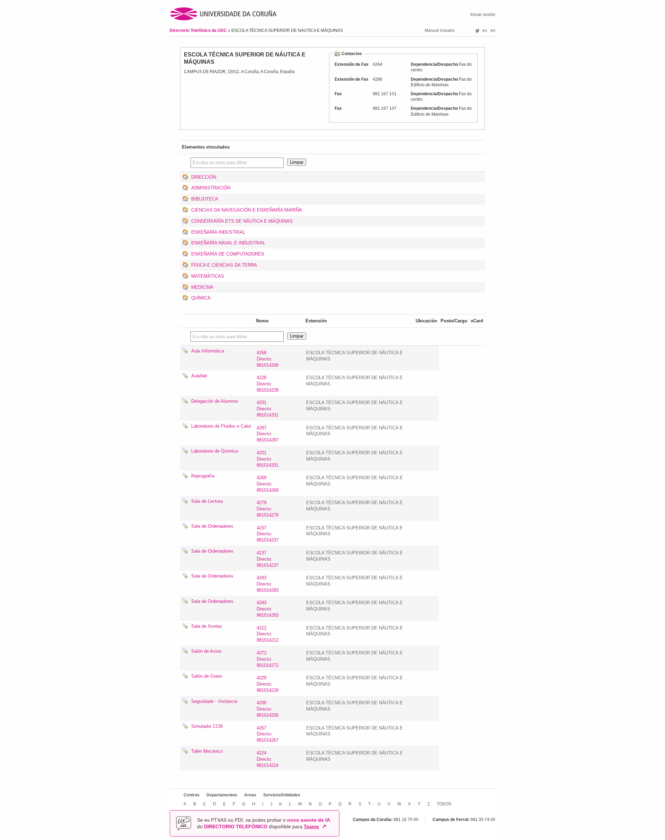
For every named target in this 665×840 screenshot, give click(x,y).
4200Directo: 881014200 (267, 709)
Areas (250, 795)
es (484, 30)
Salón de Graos (206, 676)
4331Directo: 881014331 (267, 409)
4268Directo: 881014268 (267, 359)
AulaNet (199, 375)
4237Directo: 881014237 (267, 534)
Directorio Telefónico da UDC (199, 30)
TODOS (444, 804)
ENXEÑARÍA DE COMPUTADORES (227, 254)
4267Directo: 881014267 (267, 734)
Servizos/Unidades (281, 795)
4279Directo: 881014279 (267, 509)
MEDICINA (202, 287)
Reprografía (202, 476)
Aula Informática (207, 351)
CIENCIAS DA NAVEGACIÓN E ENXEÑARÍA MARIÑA (246, 210)
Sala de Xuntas (206, 626)
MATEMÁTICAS (207, 276)
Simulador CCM (207, 726)
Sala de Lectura (207, 501)
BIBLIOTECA (204, 199)
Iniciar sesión (482, 14)
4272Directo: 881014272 (267, 659)
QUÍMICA (201, 298)
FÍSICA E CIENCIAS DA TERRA (224, 265)
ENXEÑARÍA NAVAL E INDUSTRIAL (228, 242)
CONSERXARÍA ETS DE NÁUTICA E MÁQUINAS (242, 221)
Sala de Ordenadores (212, 526)
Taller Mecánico (207, 751)
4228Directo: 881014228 (267, 384)
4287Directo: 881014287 (267, 434)
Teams (311, 826)
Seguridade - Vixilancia (214, 701)
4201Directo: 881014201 (267, 459)
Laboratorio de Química (214, 451)
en (492, 30)
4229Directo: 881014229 (267, 684)
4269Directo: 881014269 (267, 484)
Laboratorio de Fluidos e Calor (221, 426)
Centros (192, 795)
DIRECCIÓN (203, 177)
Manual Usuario (440, 30)
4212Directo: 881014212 (267, 634)
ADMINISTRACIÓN (210, 187)
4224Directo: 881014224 (267, 759)
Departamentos (221, 795)
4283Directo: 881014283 (267, 584)
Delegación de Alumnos (214, 401)
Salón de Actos (206, 651)
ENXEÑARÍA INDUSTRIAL (218, 232)
